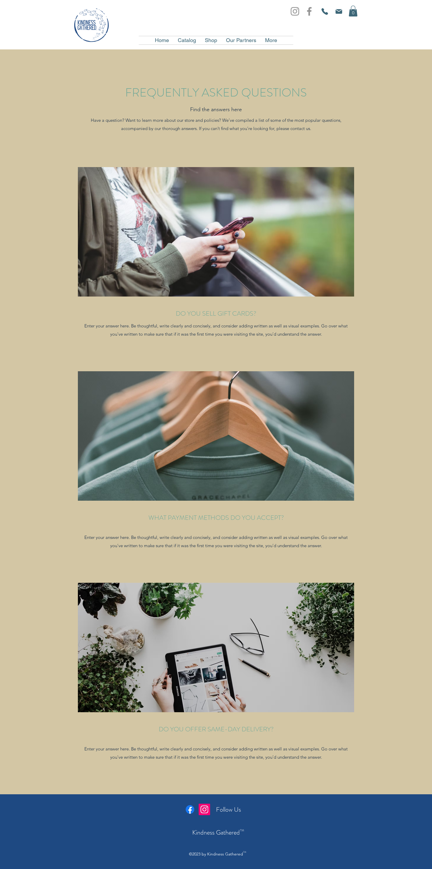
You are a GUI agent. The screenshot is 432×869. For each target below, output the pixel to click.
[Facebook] (309, 11)
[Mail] (338, 11)
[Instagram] (295, 11)
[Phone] (324, 11)
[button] (353, 11)
